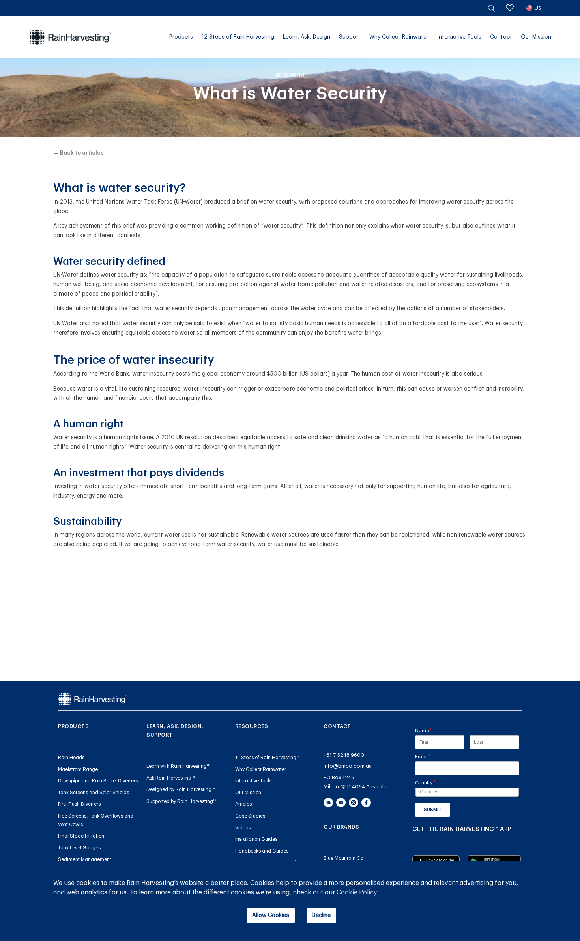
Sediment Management (84, 859)
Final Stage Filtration (81, 836)
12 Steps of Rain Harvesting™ (267, 757)
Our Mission (536, 37)
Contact (501, 37)
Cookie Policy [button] (357, 892)
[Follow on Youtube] (341, 802)
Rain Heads (71, 757)
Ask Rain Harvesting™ (170, 778)
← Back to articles (78, 153)
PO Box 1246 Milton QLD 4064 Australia (356, 782)
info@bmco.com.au (348, 766)
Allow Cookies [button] (270, 915)
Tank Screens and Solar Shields (93, 792)
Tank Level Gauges (79, 848)
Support (350, 37)
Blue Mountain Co (343, 858)
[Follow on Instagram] (353, 802)
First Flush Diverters (79, 804)
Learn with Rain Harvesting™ (178, 766)
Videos (243, 827)
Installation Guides (256, 839)
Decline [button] (321, 915)
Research (290, 76)
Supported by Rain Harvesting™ (181, 801)
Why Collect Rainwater (398, 37)
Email (433, 756)
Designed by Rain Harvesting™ (180, 789)
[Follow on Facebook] (366, 802)
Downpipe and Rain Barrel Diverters (98, 780)
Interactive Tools (459, 37)
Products (181, 37)
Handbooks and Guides (261, 851)
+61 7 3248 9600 (344, 755)
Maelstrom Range (78, 769)
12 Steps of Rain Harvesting (238, 37)
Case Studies (250, 816)
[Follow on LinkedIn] (328, 802)
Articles (243, 804)
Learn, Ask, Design (306, 37)
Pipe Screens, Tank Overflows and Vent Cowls (95, 820)
